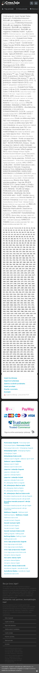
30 (6, 232)
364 (29, 303)
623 (11, 365)
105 (17, 245)
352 (18, 301)
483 (4, 333)
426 (26, 318)
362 (21, 303)
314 (13, 292)
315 (17, 292)
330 (4, 296)
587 (15, 356)
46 (18, 234)
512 (10, 339)
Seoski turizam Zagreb (12, 520)
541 (15, 345)
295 (11, 288)
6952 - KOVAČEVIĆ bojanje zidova (14, 66)
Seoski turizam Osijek (11, 528)
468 (15, 328)
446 (34, 322)
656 (32, 371)
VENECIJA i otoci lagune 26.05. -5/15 (18, 204)
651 (15, 371)
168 (23, 258)
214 (13, 268)
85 (26, 241)
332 (11, 296)
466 (7, 328)
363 (25, 303)
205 (15, 266)
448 (8, 324)
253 (22, 277)
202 (4, 266)
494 (12, 335)
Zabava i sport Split (27, 458)
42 (6, 234)
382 (29, 307)
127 (20, 249)
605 (15, 360)
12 (24, 228)
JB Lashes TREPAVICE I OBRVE (26, 125)
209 (30, 266)
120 (30, 247)
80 (12, 241)
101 (4, 245)
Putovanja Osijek (23, 445)
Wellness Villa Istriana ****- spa (21, 78)
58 (17, 236)
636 (25, 367)
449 (12, 324)
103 (10, 245)
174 (10, 260)
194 (10, 264)
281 (26, 283)
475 (8, 330)
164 (10, 258)
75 (30, 239)
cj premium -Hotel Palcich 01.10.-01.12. (19, 79)
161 (32, 256)
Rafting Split (19, 533)
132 (4, 251)
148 (24, 253)
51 (31, 234)
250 (11, 277)
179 (27, 260)
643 (18, 369)
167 (20, 258)
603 (8, 360)
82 (17, 241)
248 (4, 277)
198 (23, 264)
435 (26, 320)
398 (22, 311)
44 (12, 234)
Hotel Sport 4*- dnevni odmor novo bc (22, 63)
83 (20, 241)
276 (7, 283)
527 (28, 341)
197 (20, 264)
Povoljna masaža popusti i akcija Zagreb (18, 496)
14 (29, 228)
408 (27, 313)
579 (18, 354)
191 (34, 262)
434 (22, 320)
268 (11, 281)
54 (6, 236)
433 (18, 320)
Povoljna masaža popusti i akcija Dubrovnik (15, 509)
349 (8, 301)
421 (8, 318)
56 (11, 236)
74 (28, 239)
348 (4, 301)
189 (28, 262)
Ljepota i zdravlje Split (11, 472)
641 (11, 369)
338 (32, 296)
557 (5, 350)
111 (4, 247)
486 (15, 333)
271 (22, 281)
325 (18, 294)
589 (22, 356)
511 (7, 339)
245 (26, 275)
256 (32, 277)
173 (7, 260)
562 (21, 350)
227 (25, 271)
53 (4, 236)
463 (29, 326)
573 (28, 352)
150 (31, 253)
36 (22, 232)
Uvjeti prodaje (9, 386)
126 (17, 249)
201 (34, 264)
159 (26, 256)
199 (27, 264)
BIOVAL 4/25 (8, 96)
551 (18, 348)
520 (4, 341)
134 (10, 251)
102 (7, 245)
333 (14, 296)
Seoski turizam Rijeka (11, 525)
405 (15, 313)
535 (25, 343)
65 (4, 239)
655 (29, 371)
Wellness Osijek (22, 515)
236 (25, 273)
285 (8, 286)
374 (32, 305)
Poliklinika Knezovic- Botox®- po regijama (16, 19)
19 (8, 230)
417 (24, 315)
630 (4, 367)
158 (23, 256)
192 (4, 264)
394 (7, 311)
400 (29, 311)
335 (22, 296)
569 (14, 352)
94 (17, 243)
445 (30, 322)
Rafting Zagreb (9, 533)
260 (14, 279)
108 (27, 245)
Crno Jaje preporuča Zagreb (15, 541)
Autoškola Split (23, 568)
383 (33, 307)
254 (25, 277)
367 (7, 305)
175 (14, 260)
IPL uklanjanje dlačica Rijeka (14, 488)
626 (21, 365)
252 (18, 277)
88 (34, 241)
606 (19, 360)
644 (22, 369)
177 (20, 260)
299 (25, 288)
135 (14, 251)
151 (34, 253)
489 (27, 333)
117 (21, 247)
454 (30, 324)
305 (15, 290)
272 (25, 281)
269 (15, 281)
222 (7, 271)
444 (26, 322)
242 (15, 275)
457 (7, 326)
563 (25, 350)
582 (28, 354)
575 (4, 354)
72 (22, 239)
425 (22, 318)
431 (11, 320)
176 (17, 260)
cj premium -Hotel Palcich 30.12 (19, 81)
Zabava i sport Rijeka (12, 461)
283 (33, 283)
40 (34, 232)
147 (21, 253)
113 (9, 247)
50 (29, 234)
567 (7, 352)
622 (7, 365)
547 (4, 348)
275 (4, 283)
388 (19, 309)
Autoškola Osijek (24, 571)
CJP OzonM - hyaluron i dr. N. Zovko (23, 98)
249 (8, 277)
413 (11, 315)
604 (11, 360)
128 (23, 249)
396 (15, 311)
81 (15, 241)
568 (11, 352)
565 (32, 350)
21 (13, 230)
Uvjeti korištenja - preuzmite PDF (17, 394)
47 (20, 234)
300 (29, 288)
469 (19, 328)
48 (23, 234)
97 (25, 243)
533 (18, 343)
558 (8, 350)
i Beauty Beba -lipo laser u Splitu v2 (22, 215)
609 (30, 360)
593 (4, 358)
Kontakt (7, 392)
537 (31, 343)
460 (18, 326)
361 (18, 303)
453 (27, 324)
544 (25, 345)
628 (29, 365)
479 (22, 330)
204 (11, 266)
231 (8, 273)
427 (29, 318)
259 (11, 279)
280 (22, 283)
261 (18, 279)
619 (30, 362)
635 (22, 367)
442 (19, 322)
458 (11, 326)
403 (8, 313)
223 (11, 271)
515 (20, 339)
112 (6, 247)
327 (25, 294)
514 (16, 339)
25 (24, 230)
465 (4, 328)
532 (14, 343)
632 (11, 367)
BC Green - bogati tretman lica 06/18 (20, 94)
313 (10, 292)
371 (22, 305)
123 (7, 249)
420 (4, 318)
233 (14, 273)
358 (7, 303)
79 (9, 241)
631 (8, 367)
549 (11, 348)
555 (31, 348)
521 (7, 341)
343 (18, 298)
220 (33, 268)
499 (30, 335)
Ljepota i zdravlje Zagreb (14, 469)
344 (22, 298)
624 (14, 365)
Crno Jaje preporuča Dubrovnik (15, 552)
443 (23, 322)
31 (9, 232)
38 (28, 232)
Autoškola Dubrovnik (11, 573)
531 (11, 343)
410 (34, 313)
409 (31, 313)
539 (7, 345)
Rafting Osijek (21, 536)
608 (26, 360)
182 (4, 262)
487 (19, 333)
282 (29, 283)
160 (29, 256)
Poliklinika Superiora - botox (17, 34)
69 (14, 239)
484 (8, 333)
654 (25, 371)
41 (3, 234)
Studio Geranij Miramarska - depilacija (16, 192)
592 (32, 356)
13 (27, 228)
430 (8, 320)
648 (4, 371)
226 (21, 271)
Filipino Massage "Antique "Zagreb (18, 151)
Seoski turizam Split (12, 523)
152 (4, 256)
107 (24, 245)
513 (13, 339)
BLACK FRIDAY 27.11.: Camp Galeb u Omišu (18, 183)
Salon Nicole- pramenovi (18, 103)
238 (32, 273)
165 (14, 258)
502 (8, 337)
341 (11, 298)
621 (4, 365)
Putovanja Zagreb (11, 442)
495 (16, 335)
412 (8, 315)
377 (11, 307)
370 (18, 305)
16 (34, 228)
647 (33, 369)
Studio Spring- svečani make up (17, 217)
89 (4, 243)
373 (29, 305)
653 (22, 371)
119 (27, 247)
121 (33, 247)
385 (8, 309)
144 (11, 253)
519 (32, 339)
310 (33, 290)
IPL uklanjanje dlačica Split (14, 485)
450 (16, 324)
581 (25, 354)
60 (22, 236)
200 (30, 264)
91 (9, 243)
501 (5, 337)
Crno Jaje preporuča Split (13, 544)
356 (32, 301)
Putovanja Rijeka (10, 445)
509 (33, 337)
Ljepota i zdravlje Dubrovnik (14, 480)
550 (15, 348)
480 (26, 330)
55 (9, 236)
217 (23, 268)
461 (22, 326)
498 (27, 335)
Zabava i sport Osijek (11, 464)
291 (30, 286)
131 (33, 249)
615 (17, 362)
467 (11, 328)
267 (7, 281)
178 (23, 260)
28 (32, 230)
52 (34, 234)
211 (4, 268)
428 (33, 318)
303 (8, 290)
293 (4, 288)
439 (8, 322)
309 (30, 290)
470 (22, 328)
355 (29, 301)
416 (21, 315)
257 (4, 279)
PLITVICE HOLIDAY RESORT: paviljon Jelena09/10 (18, 153)
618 (26, 362)
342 (15, 298)
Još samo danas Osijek (12, 563)
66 (6, 239)
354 (25, 301)
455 (34, 324)
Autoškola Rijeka (10, 571)
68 (12, 239)
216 (20, 268)
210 (33, 266)
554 (28, 348)
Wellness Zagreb (10, 512)
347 (33, 298)
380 (22, 307)
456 (4, 326)
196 (17, 264)
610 (33, 360)
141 (33, 251)
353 (22, 301)
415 (18, 315)
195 (14, 264)
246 (29, 275)
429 (4, 320)
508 (29, 337)
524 (18, 341)
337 (29, 296)
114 (12, 247)
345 (26, 298)
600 (28, 358)
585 (8, 356)
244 (22, 275)
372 (25, 305)
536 (28, 343)
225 (18, 271)
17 (3, 230)
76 (33, 239)
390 (26, 309)
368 (11, 305)
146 (17, 253)
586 (11, 356)
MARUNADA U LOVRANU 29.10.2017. (17, 173)
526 (25, 341)
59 (19, 236)
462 (25, 326)
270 (18, 281)
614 (13, 362)
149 (28, 253)
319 (30, 292)
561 (18, 350)
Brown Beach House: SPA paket (18, 72)
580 (21, 354)
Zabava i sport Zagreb (12, 458)
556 (35, 348)
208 (26, 266)
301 (33, 288)
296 (15, 288)
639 (4, 369)
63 (30, 236)
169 (27, 258)
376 (7, 307)
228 (29, 271)
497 (23, 335)
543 (21, 345)
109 (31, 245)
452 (23, 324)
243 (18, 275)
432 (15, 320)
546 (32, 345)
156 (16, 256)
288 (19, 286)
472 (29, 328)
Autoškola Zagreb (10, 568)
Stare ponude (9, 640)
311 (4, 292)
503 (11, 337)
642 (15, 369)
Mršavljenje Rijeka (24, 450)
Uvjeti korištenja (10, 378)
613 (10, 362)
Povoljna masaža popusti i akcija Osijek (17, 505)
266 (4, 281)
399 (25, 311)
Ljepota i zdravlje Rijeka (12, 474)
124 (10, 249)
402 (4, 313)
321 (4, 294)
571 (21, 352)
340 (7, 298)
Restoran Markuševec (12, 208)
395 (11, 311)
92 (12, 243)
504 (15, 337)
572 (25, 352)
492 (5, 335)
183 (7, 262)
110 (34, 245)
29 (4, 232)
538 (4, 345)
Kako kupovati (9, 618)
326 (21, 294)
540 (11, 345)
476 (11, 330)
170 (30, 258)
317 (23, 292)
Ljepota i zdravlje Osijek (13, 477)
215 (17, 268)
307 (22, 290)
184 (11, 262)
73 (25, 239)
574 (32, 352)
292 (33, 286)
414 (14, 315)
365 (32, 303)
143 (7, 253)
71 (20, 239)
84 (23, 241)
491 (34, 333)
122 (4, 249)
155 (13, 256)
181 (33, 260)
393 (4, 311)
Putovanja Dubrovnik (11, 448)
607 (22, 360)
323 (11, 294)
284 (4, 286)
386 (11, 309)
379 (18, 307)
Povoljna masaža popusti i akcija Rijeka (17, 502)
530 (7, 343)
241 (11, 275)
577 (11, 354)
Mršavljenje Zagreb (26, 448)
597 (18, 358)
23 (19, 230)
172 (4, 260)
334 (18, 296)
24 (22, 230)
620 (33, 362)
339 (4, 298)
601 (32, 358)
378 (15, 307)
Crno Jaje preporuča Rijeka (13, 547)
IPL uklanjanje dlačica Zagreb (14, 482)
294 (7, 288)
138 (23, 251)
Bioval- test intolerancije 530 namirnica (13, 156)
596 (14, 358)
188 (24, 262)
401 (33, 311)
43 (9, 234)
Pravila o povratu (11, 389)
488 (23, 333)
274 (32, 281)
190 (31, 262)
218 (26, 268)
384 (4, 309)
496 (19, 335)
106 (20, 245)
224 (14, 271)
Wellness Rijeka (9, 515)
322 (7, 294)
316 (20, 292)
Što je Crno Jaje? (10, 584)
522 (11, 341)
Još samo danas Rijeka (12, 560)
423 (15, 318)
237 (29, 273)
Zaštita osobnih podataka (14, 383)
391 (30, 309)
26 (27, 230)
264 (29, 279)
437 (33, 320)
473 (33, 328)
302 (4, 290)
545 (29, 345)
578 (14, 354)
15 (31, 228)
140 (30, 251)
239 (4, 275)
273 (29, 281)
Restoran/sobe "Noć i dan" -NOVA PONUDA (17, 142)
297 (18, 288)
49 (26, 234)
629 (32, 365)
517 (26, 339)
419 (31, 315)
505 (19, 337)
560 (15, 350)
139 (27, 251)
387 (15, 309)
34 (17, 232)
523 (14, 341)
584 (4, 356)
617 (23, 362)
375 (4, 307)
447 (5, 324)
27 (30, 230)
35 (20, 232)
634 (18, 367)
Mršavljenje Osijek (10, 453)
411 (5, 315)
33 (14, 232)
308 (26, 290)
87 (31, 241)
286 (11, 286)
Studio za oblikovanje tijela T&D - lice (21, 222)
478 (19, 330)
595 (11, 358)
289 (22, 286)
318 (26, 292)
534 (21, 343)
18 (6, 230)
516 (23, 339)
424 (18, 318)
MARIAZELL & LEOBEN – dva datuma (19, 107)
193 (7, 264)
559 (11, 350)
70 (17, 239)
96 (23, 243)
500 (34, 335)
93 (14, 243)
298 (22, 288)
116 (18, 247)
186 (17, 262)
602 (4, 360)
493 (8, 335)
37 (25, 232)
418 (28, 315)
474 (4, 330)
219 (30, 268)
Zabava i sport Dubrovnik (13, 466)
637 (29, 367)
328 (29, 294)
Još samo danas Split (12, 557)
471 (26, 328)
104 (14, 245)
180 (30, 260)
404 (12, 313)
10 (20, 228)
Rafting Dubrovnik (10, 539)
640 (7, 369)
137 (20, 251)
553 (25, 348)
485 (12, 333)
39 (31, 232)
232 (11, 273)
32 (12, 232)
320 (33, 292)
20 (11, 230)
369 (15, 305)
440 (11, 322)
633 (14, 367)
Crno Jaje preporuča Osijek (15, 549)
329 (32, 294)
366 (4, 305)
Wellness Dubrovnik (11, 517)
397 (18, 311)
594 (7, 358)
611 (4, 362)
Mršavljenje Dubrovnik (12, 456)
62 (27, 236)
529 (4, 343)
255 (29, 277)
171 (33, 258)
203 (8, 266)
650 (11, 371)
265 (32, 279)
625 (18, 365)
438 (4, 322)
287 (15, 286)
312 (7, 292)
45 (15, 234)
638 (32, 367)
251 (15, 277)
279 (18, 283)
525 (21, 341)
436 (29, 320)
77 (4, 241)
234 (18, 273)
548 (7, 348)
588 (18, 356)
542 (18, 345)
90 (7, 243)
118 (24, 247)
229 (32, 271)
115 (15, 247)
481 (30, 330)
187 (21, 262)
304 (11, 290)
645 (26, 369)
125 (14, 249)
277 (11, 283)
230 (4, 273)
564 (28, 350)
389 (22, 309)
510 (4, 339)
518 (29, 339)
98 (28, 243)
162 (4, 258)
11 (22, 228)
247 (33, 275)
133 (7, 251)
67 (9, 239)
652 (18, 371)
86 (29, 241)
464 (33, 326)
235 (22, 273)
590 (25, 356)
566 (4, 352)
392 (33, 309)
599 (25, 358)
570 (18, 352)
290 (26, 286)
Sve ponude (21, 9)
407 (23, 313)
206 (19, 266)
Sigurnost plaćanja (11, 381)
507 (26, 337)
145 (14, 253)
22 (16, 230)
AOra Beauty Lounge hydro (17, 136)
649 (8, 371)
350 (11, 301)
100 (34, 243)
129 (27, 249)
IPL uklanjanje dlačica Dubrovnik (17, 493)
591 (29, 356)
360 (14, 303)
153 (7, 256)
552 (21, 348)
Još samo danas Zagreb (12, 555)
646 (29, 369)
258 (7, 279)
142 (4, 253)
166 (17, 258)
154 (10, 256)
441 (15, 322)
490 (31, 333)
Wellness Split (23, 512)
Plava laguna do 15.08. (11, 65)
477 (15, 330)
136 (17, 251)
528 (31, 341)
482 (33, 330)
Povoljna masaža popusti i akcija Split (17, 498)
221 (4, 271)
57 (14, 236)
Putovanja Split (24, 442)
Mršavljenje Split (10, 450)
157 (20, 256)
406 (19, 313)
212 (7, 268)
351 (15, 301)
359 (11, 303)
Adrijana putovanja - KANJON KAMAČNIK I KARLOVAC (18, 170)
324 (14, 294)
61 (24, 236)
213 (10, 268)
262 (21, 279)
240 (7, 275)
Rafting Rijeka (9, 536)
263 (25, 279)
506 (22, 337)
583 (32, 354)
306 (19, 290)
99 (31, 243)
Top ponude (8, 9)
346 (29, 298)
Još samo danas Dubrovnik (14, 565)
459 (15, 326)
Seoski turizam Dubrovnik (14, 531)
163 (7, 258)
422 (11, 318)
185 (14, 262)
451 (20, 324)
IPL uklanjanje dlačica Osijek (14, 490)
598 (21, 358)
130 (30, 249)
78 (6, 241)
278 (15, 283)
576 (7, 354)
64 (33, 236)
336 (25, 296)
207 (22, 266)
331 (8, 296)
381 (26, 307)
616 (20, 362)
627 (25, 365)
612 (7, 362)
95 (20, 243)
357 (4, 303)
